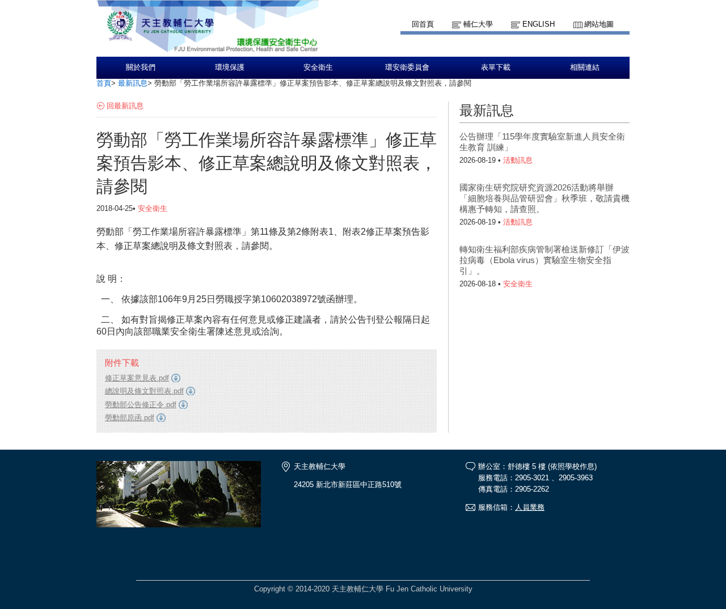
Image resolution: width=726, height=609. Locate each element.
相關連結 (585, 67)
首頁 (103, 83)
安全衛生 (318, 67)
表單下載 (495, 67)
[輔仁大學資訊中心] (207, 51)
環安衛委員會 (407, 67)
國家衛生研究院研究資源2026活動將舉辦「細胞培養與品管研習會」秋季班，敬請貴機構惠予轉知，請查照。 (544, 198)
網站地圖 (599, 24)
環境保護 (229, 67)
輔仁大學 (478, 24)
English (538, 24)
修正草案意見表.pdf (137, 378)
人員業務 (529, 507)
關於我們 (140, 67)
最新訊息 (132, 83)
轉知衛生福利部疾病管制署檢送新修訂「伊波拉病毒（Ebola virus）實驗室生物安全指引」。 (544, 260)
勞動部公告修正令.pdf (140, 404)
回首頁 (423, 24)
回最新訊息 (125, 106)
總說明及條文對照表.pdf (144, 391)
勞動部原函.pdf (129, 417)
